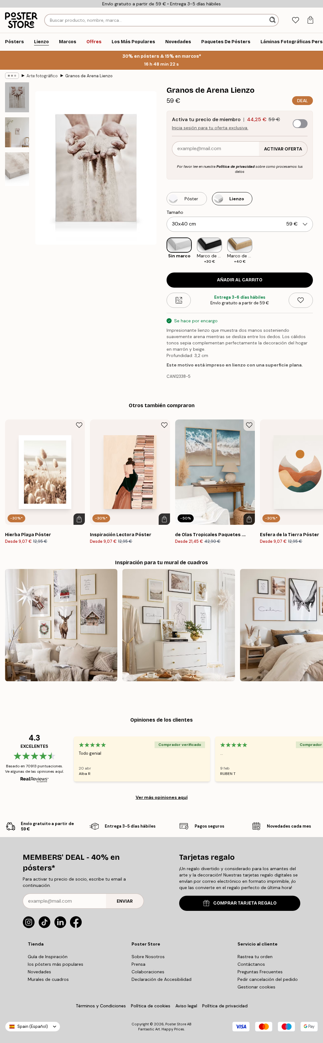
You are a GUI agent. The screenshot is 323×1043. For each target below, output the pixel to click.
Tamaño (175, 212)
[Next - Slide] (318, 251)
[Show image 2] (17, 132)
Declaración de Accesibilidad (161, 979)
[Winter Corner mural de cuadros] (61, 625)
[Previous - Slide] (161, 251)
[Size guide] (179, 300)
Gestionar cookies (256, 987)
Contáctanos (251, 964)
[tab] (295, 20)
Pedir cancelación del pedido (268, 979)
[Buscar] (273, 20)
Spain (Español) (32, 1026)
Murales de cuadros (48, 979)
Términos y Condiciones (101, 1006)
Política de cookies (150, 1006)
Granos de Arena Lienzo (89, 76)
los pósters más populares (55, 964)
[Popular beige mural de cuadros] (178, 625)
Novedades (39, 972)
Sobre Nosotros (148, 956)
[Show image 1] (17, 97)
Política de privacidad (235, 166)
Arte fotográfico (42, 76)
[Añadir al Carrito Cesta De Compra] (79, 519)
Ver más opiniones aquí (162, 797)
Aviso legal (186, 1006)
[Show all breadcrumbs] (12, 76)
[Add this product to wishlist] (301, 300)
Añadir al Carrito (239, 280)
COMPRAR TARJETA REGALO (245, 903)
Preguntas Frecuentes (260, 972)
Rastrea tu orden (255, 956)
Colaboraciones (148, 972)
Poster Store (175, 1024)
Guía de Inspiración (48, 956)
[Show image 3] (17, 169)
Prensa (138, 964)
